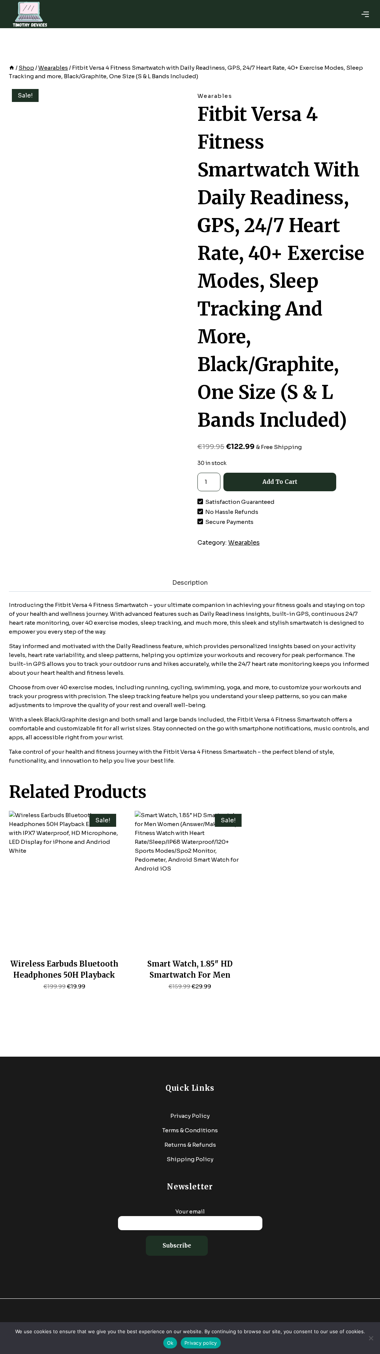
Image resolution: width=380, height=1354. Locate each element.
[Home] (11, 67)
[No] (370, 1338)
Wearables (214, 95)
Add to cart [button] (64, 999)
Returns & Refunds (190, 1144)
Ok (170, 1343)
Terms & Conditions (190, 1130)
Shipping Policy (190, 1159)
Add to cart (279, 481)
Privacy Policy (190, 1115)
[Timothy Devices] (29, 14)
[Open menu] (365, 14)
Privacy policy (200, 1343)
